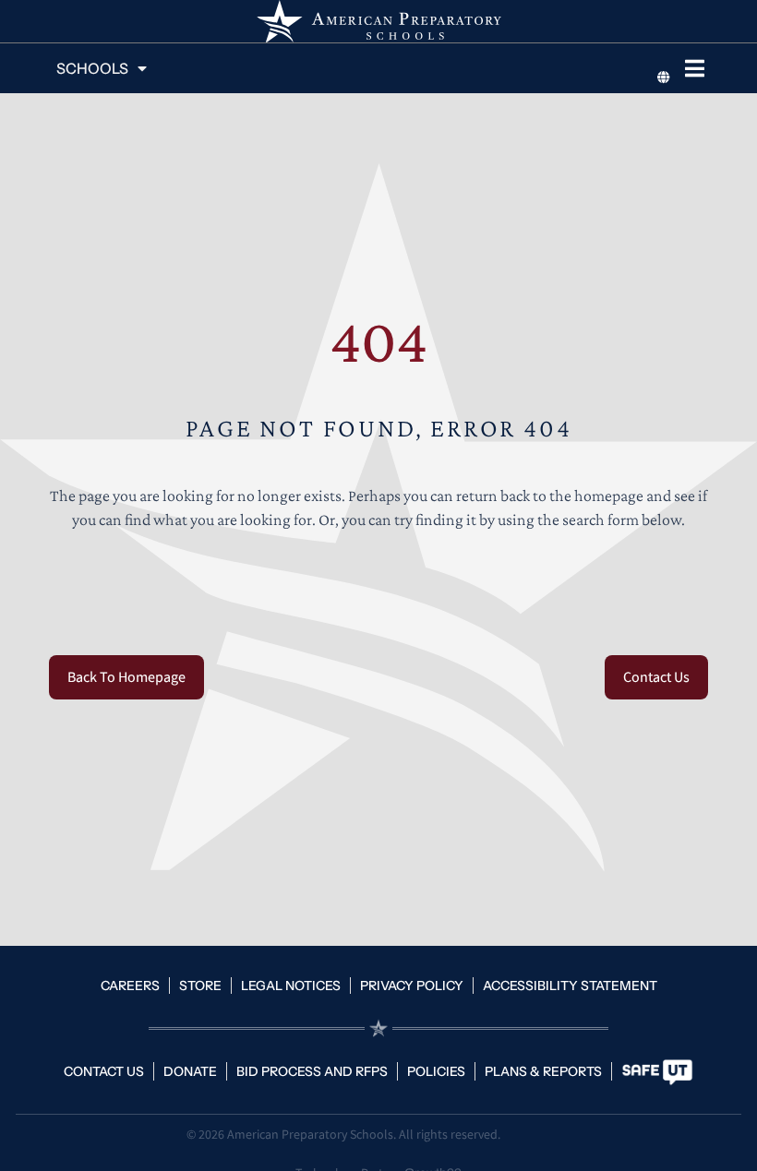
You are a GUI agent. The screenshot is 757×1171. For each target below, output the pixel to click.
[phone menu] (694, 68)
